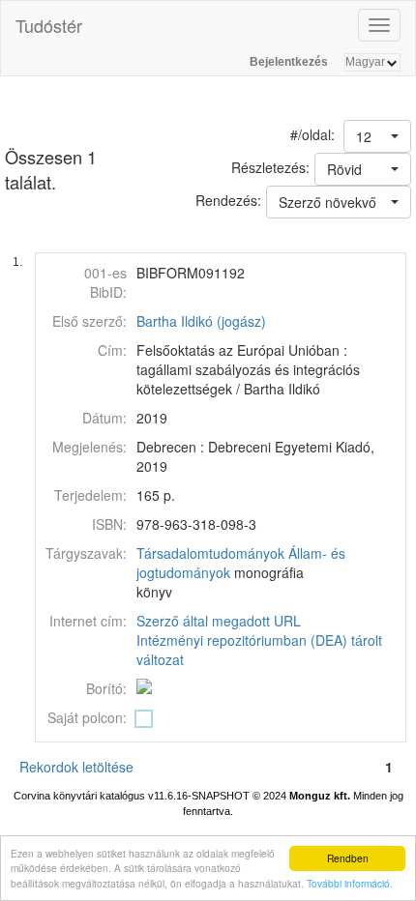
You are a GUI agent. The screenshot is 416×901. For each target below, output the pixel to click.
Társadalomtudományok (210, 553)
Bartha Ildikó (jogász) (201, 321)
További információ (348, 883)
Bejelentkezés (289, 62)
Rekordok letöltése (76, 766)
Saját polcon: (87, 717)
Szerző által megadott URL (218, 620)
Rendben (348, 858)
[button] (377, 136)
